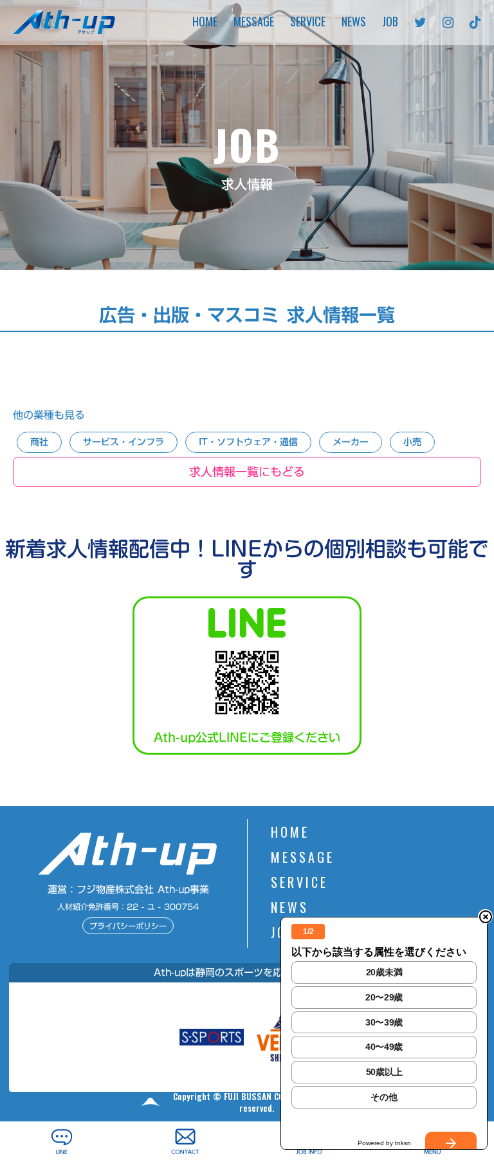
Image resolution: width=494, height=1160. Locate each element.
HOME (204, 22)
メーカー (351, 442)
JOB (390, 22)
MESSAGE (253, 22)
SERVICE (307, 22)
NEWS (354, 22)
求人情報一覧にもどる (247, 471)
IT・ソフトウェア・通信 (248, 442)
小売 (412, 442)
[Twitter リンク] (420, 22)
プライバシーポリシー (128, 926)
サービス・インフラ (123, 442)
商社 (39, 442)
